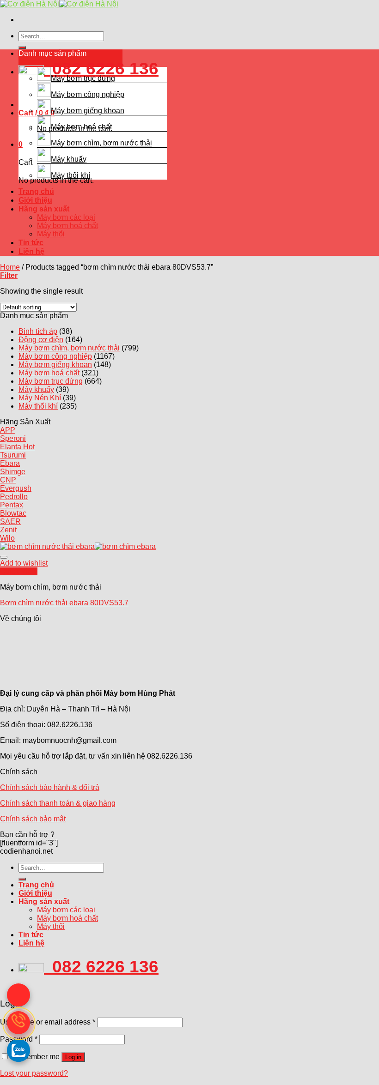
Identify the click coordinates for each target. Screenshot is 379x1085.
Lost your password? (34, 1073)
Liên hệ (31, 251)
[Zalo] (18, 1050)
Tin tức (30, 243)
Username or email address (47, 1022)
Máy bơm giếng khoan (87, 111)
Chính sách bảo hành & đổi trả (49, 787)
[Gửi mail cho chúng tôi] (18, 995)
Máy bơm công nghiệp (87, 94)
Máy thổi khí (70, 175)
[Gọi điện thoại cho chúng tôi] (18, 1022)
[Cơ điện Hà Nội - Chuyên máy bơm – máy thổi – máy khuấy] (59, 4)
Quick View (18, 571)
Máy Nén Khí (39, 398)
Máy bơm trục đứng (83, 78)
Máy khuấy (68, 159)
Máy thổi (51, 234)
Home (10, 267)
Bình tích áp (37, 331)
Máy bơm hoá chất (81, 127)
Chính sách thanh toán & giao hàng (58, 803)
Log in (73, 1057)
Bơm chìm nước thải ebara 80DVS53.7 (64, 603)
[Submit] (22, 47)
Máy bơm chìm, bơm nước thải (101, 143)
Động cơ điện (40, 340)
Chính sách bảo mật (33, 819)
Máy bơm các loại (66, 217)
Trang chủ (36, 191)
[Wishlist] (3, 557)
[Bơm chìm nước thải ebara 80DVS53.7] (78, 546)
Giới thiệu (35, 200)
